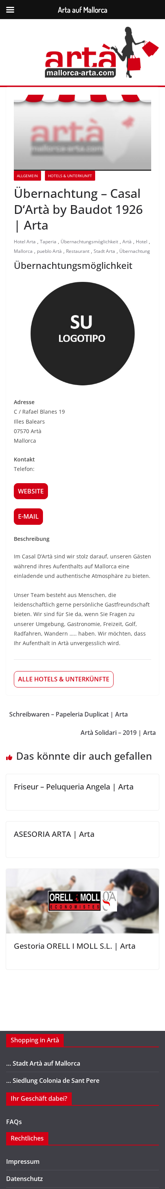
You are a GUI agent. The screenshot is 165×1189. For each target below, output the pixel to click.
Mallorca (23, 251)
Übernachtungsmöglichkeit (89, 241)
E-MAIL (28, 516)
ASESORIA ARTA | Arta (54, 834)
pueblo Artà (49, 251)
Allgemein (27, 175)
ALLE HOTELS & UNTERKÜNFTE (63, 679)
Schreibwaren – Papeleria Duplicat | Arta (68, 714)
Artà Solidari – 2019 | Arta (118, 732)
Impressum (23, 1161)
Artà (127, 241)
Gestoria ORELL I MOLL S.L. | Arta (74, 946)
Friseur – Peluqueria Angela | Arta (74, 786)
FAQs (14, 1122)
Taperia (48, 241)
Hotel (141, 241)
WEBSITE (31, 491)
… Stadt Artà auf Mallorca (43, 1063)
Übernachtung (134, 251)
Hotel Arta (25, 241)
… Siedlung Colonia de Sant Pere (52, 1080)
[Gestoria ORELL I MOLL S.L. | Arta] (82, 874)
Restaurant (77, 251)
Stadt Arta (104, 251)
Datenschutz (24, 1178)
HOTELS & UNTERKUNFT (70, 175)
